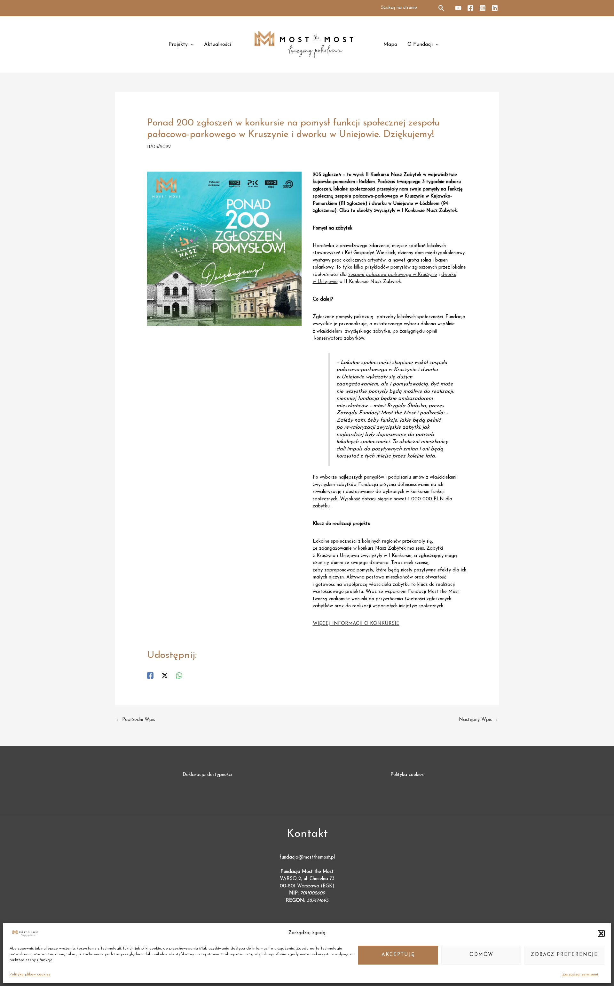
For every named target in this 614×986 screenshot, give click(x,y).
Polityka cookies (407, 774)
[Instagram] (482, 8)
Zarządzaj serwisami (580, 974)
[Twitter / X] (164, 675)
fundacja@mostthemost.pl (307, 857)
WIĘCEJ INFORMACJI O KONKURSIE (356, 623)
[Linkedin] (495, 8)
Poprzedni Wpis (135, 719)
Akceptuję (398, 954)
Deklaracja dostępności (207, 774)
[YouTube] (458, 8)
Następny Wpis (478, 719)
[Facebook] (470, 8)
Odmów (481, 954)
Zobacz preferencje (564, 954)
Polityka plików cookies (30, 974)
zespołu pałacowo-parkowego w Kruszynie (392, 274)
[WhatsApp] (179, 675)
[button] (601, 933)
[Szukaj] (441, 8)
